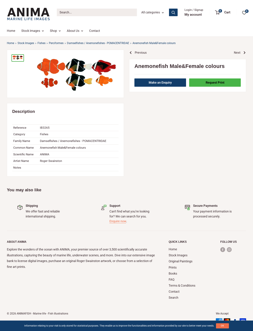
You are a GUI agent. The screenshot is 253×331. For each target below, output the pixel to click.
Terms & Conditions (182, 285)
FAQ (171, 279)
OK (222, 325)
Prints (173, 267)
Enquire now (117, 221)
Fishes (41, 43)
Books (173, 273)
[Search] (173, 12)
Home (11, 31)
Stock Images (30, 31)
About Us (73, 31)
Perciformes (56, 43)
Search (173, 297)
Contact (94, 31)
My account (193, 15)
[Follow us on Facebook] (222, 249)
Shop (53, 31)
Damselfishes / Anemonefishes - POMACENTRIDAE (98, 43)
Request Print (215, 82)
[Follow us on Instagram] (229, 249)
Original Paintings (180, 261)
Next (237, 52)
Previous (141, 52)
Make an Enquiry (160, 82)
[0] (244, 12)
